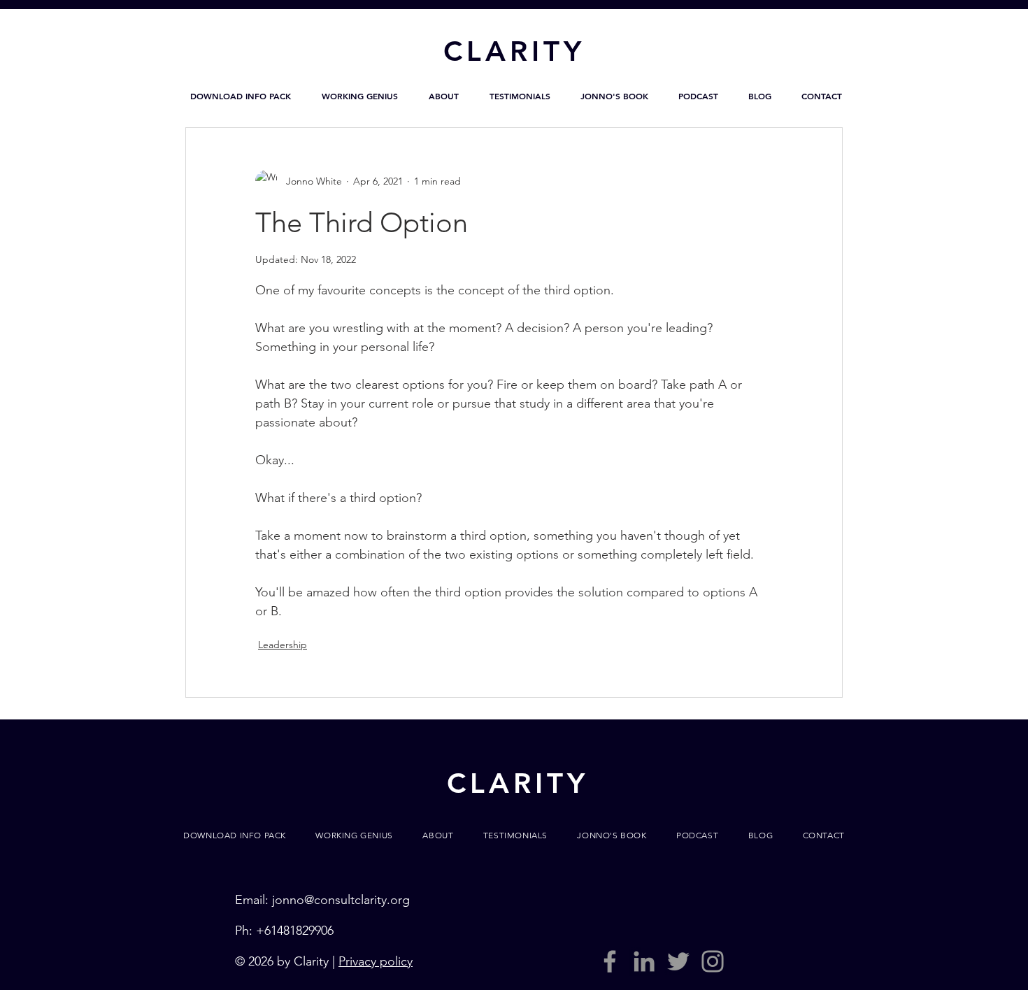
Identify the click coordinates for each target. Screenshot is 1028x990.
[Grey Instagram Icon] (712, 961)
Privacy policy (375, 961)
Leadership (282, 644)
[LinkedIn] (644, 961)
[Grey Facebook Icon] (609, 961)
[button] (240, 95)
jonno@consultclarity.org (341, 900)
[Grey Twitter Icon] (678, 961)
